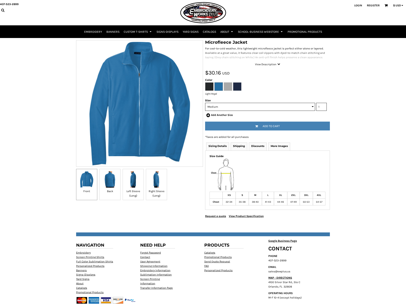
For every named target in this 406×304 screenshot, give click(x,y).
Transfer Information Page (156, 287)
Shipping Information (153, 265)
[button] (138, 31)
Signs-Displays (85, 274)
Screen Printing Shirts (90, 257)
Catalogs (81, 287)
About (80, 283)
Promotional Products (90, 292)
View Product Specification (246, 216)
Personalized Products (90, 265)
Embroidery (83, 252)
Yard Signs (82, 279)
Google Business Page (282, 240)
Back (110, 191)
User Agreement (150, 261)
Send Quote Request (217, 261)
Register (373, 5)
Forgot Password (150, 252)
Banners (81, 270)
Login (358, 5)
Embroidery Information (155, 270)
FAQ (206, 265)
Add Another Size (222, 115)
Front (86, 191)
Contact (145, 257)
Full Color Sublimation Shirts (94, 261)
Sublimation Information (156, 274)
